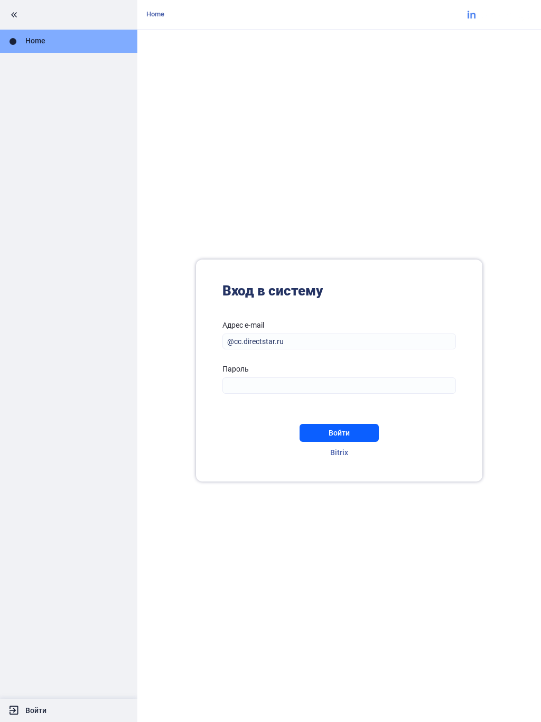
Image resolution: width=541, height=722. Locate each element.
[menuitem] (68, 41)
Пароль (235, 369)
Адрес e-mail (243, 325)
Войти (35, 710)
